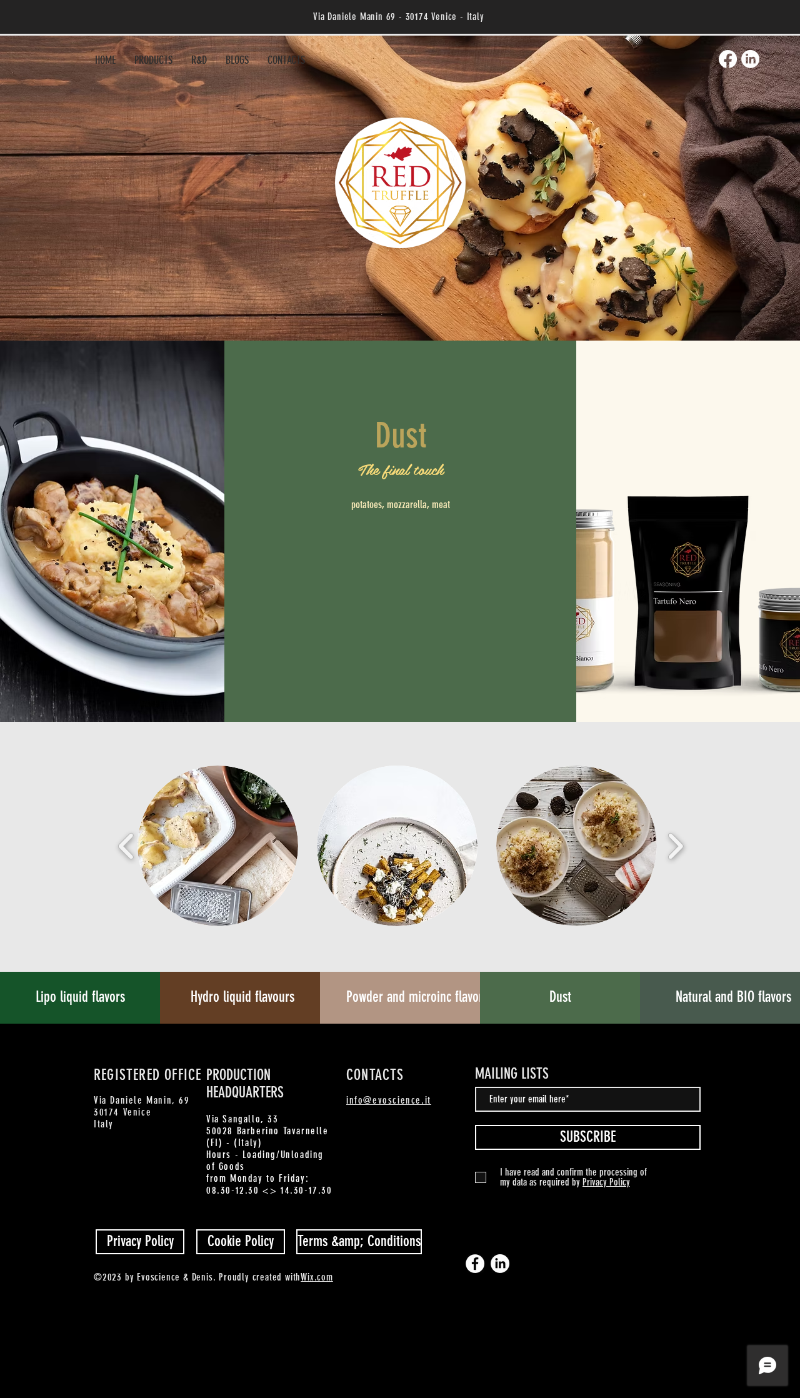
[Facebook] (728, 59)
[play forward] (675, 845)
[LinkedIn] (750, 59)
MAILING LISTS (512, 1073)
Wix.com (317, 1277)
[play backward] (126, 845)
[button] (218, 846)
